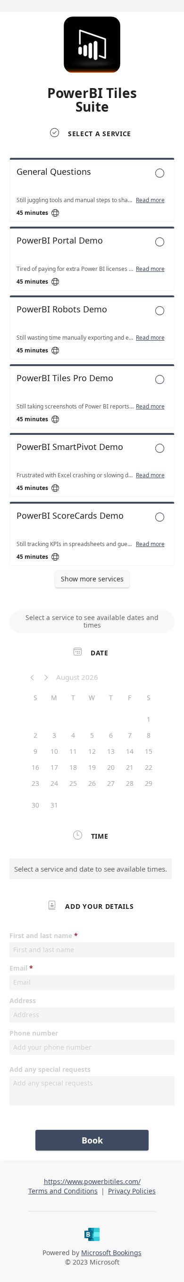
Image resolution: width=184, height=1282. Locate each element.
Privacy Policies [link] (132, 1190)
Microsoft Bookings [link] (111, 1252)
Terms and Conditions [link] (63, 1190)
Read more (150, 200)
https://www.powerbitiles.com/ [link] (92, 1181)
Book (92, 1140)
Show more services (92, 578)
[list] (92, 364)
